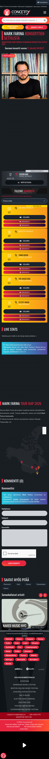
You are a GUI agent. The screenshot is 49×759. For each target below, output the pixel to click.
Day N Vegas (24, 695)
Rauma (8, 663)
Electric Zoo (24, 702)
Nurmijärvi (34, 659)
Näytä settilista (26, 182)
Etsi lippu (26, 217)
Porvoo (23, 655)
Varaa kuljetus (25, 225)
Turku (8, 643)
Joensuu (27, 651)
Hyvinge (9, 659)
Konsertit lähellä (37, 27)
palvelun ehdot (13, 727)
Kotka (17, 651)
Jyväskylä (10, 647)
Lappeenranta (31, 647)
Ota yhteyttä (35, 715)
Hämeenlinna (11, 655)
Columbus (13, 27)
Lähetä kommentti (14, 563)
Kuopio (35, 643)
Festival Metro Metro (24, 706)
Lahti (25, 643)
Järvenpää (21, 659)
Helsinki (9, 639)
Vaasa (8, 651)
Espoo (19, 639)
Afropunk (24, 681)
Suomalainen (43, 2)
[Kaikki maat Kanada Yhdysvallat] (24, 200)
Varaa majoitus (26, 222)
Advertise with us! (24, 717)
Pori (19, 647)
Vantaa (40, 639)
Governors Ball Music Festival (25, 709)
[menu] (44, 12)
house (28, 584)
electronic (7, 584)
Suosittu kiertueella (16, 715)
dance (6, 588)
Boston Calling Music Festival (24, 688)
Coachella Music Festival (24, 692)
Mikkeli (33, 655)
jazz (18, 584)
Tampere (30, 639)
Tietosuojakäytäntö (32, 727)
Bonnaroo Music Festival (24, 685)
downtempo (41, 584)
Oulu (17, 643)
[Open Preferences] (3, 755)
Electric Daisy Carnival (24, 699)
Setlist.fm (22, 352)
